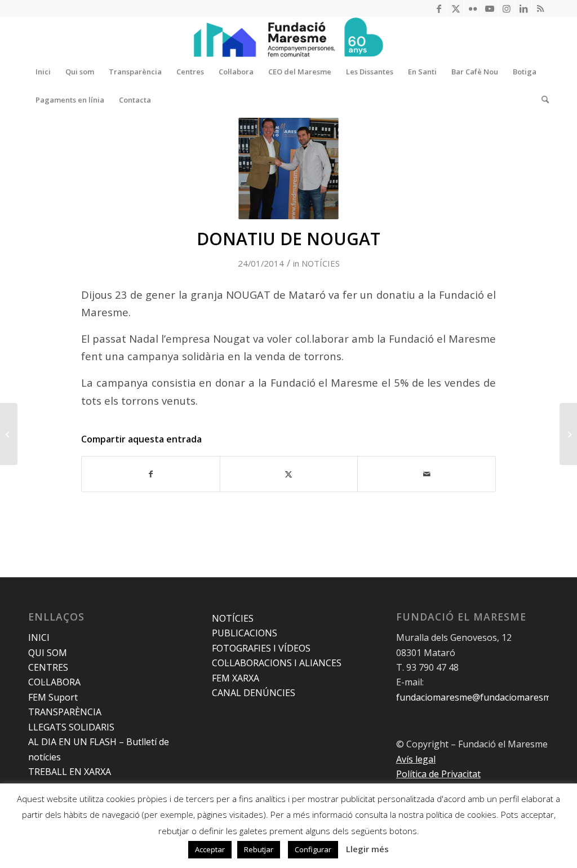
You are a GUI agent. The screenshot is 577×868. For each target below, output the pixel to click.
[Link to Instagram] (506, 8)
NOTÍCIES (320, 263)
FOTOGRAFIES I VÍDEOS (261, 648)
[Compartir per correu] (426, 474)
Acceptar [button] (210, 849)
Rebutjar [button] (258, 849)
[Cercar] (541, 100)
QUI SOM (47, 652)
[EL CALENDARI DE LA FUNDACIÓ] (8, 434)
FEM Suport (53, 697)
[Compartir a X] (289, 474)
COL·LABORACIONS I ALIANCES (276, 663)
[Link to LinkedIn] (523, 8)
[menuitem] (43, 71)
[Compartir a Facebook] (151, 474)
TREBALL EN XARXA (69, 771)
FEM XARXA (235, 678)
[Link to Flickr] (472, 8)
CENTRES (48, 667)
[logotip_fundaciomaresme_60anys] (288, 37)
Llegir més (367, 848)
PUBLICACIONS (244, 633)
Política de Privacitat (438, 774)
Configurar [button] (313, 849)
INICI (39, 637)
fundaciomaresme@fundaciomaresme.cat (483, 697)
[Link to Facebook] (438, 8)
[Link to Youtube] (489, 8)
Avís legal (416, 759)
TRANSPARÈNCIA (64, 712)
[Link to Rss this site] (540, 8)
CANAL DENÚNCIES (253, 693)
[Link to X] (455, 8)
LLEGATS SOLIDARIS (71, 727)
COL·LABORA (54, 682)
